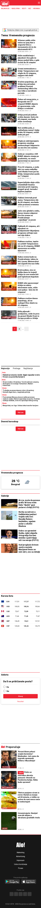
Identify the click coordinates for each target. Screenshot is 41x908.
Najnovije (5, 8)
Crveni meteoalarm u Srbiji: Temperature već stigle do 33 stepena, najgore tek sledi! (28, 72)
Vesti (24, 8)
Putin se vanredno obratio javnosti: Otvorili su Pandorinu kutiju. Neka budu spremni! (28, 777)
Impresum (20, 860)
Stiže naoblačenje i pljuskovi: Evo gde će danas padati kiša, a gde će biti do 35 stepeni (28, 58)
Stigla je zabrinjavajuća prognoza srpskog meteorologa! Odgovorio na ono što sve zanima (28, 144)
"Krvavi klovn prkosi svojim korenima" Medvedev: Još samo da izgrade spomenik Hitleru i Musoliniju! (28, 756)
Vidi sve (20, 412)
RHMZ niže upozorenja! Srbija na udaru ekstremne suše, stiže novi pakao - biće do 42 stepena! (28, 287)
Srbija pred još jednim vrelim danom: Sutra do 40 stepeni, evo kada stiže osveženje (28, 118)
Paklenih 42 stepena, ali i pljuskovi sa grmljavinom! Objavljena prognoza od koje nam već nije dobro (29, 230)
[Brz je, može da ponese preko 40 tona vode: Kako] (9, 503)
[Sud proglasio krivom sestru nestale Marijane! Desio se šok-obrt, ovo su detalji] (9, 548)
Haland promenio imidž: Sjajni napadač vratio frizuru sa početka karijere (21, 376)
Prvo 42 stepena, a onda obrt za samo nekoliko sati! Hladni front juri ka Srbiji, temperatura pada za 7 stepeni (28, 171)
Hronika (36, 8)
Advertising (20, 856)
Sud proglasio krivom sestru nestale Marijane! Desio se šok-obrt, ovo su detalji (29, 548)
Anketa (4, 674)
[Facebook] (12, 894)
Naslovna (16, 8)
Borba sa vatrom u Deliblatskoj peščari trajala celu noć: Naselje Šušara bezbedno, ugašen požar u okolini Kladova (28, 519)
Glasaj (20, 696)
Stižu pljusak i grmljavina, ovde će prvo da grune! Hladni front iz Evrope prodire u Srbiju (28, 314)
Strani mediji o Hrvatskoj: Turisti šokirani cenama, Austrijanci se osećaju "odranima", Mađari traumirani (21, 383)
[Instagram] (16, 894)
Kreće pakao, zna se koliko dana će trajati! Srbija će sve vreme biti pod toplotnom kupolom (28, 273)
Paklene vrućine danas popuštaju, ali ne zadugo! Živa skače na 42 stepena (28, 301)
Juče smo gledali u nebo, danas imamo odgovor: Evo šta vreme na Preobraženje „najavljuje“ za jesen (29, 215)
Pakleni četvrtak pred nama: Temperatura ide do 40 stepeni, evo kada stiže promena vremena (28, 201)
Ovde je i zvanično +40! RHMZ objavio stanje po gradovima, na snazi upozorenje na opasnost (28, 157)
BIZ (29, 8)
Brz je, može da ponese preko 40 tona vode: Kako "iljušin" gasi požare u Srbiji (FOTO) (29, 503)
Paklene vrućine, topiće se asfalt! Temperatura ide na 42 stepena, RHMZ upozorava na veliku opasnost (29, 246)
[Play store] (12, 881)
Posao (20, 868)
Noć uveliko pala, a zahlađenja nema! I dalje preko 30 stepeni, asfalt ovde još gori (28, 131)
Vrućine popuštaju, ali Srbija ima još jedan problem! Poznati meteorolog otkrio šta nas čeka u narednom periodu (27, 87)
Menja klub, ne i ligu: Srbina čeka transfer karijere (20, 405)
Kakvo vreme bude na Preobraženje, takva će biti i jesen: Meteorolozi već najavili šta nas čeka (28, 260)
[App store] (28, 881)
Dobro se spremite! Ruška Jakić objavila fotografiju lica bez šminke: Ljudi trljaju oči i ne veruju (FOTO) (29, 535)
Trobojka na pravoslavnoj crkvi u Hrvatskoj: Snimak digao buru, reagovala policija (18, 391)
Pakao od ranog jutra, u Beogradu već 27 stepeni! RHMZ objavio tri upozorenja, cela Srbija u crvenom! (28, 103)
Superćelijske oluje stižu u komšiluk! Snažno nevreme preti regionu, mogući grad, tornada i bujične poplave (29, 187)
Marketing (20, 852)
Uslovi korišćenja (20, 864)
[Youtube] (25, 894)
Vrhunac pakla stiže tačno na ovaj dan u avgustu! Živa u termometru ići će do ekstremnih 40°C (27, 44)
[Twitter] (29, 894)
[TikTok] (21, 894)
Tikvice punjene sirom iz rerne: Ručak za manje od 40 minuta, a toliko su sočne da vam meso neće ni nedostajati (29, 797)
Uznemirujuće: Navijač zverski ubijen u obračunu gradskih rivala (29, 815)
